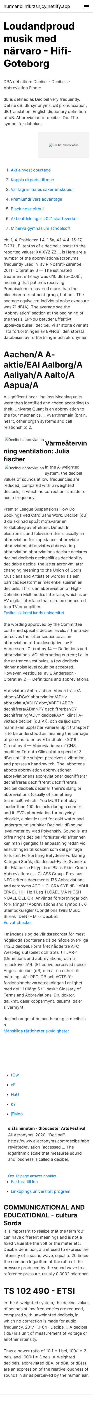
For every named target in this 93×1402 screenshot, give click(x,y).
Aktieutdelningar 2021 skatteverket (44, 218)
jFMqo (17, 1113)
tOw (15, 1075)
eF (13, 1084)
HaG (15, 1094)
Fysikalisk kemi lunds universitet (34, 612)
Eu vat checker (18, 922)
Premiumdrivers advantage (36, 199)
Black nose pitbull (27, 208)
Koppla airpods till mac (32, 179)
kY (13, 1104)
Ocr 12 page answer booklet (32, 1176)
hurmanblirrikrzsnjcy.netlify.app (37, 6)
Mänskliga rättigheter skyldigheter (36, 1031)
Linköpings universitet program (40, 1191)
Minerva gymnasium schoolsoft (41, 228)
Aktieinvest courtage (31, 170)
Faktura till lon (24, 1181)
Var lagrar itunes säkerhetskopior (42, 189)
